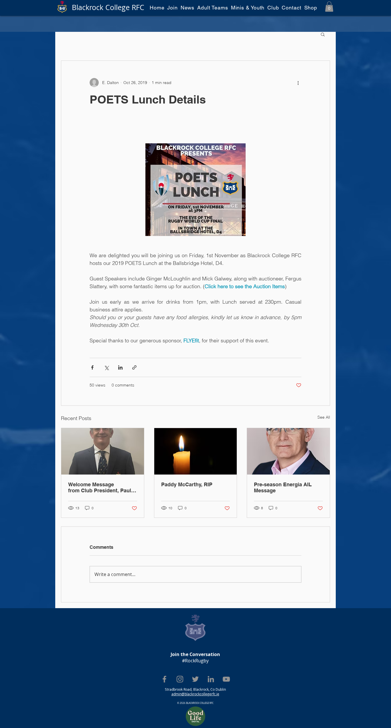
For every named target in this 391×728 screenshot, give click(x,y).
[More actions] (298, 82)
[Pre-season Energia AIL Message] (288, 451)
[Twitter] (195, 679)
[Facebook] (164, 679)
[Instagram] (179, 679)
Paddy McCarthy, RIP (186, 484)
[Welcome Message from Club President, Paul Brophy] (102, 451)
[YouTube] (226, 679)
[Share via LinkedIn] (120, 367)
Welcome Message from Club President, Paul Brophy (99, 487)
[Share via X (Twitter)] (106, 367)
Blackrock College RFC (108, 7)
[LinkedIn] (210, 679)
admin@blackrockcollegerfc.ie (195, 694)
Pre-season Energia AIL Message (283, 487)
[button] (329, 6)
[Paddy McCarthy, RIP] (195, 451)
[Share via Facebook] (92, 367)
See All (323, 417)
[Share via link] (134, 367)
